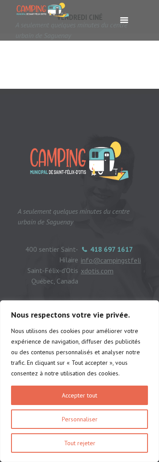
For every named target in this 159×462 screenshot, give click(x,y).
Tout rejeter (79, 443)
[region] (79, 381)
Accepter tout (79, 395)
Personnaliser (80, 419)
